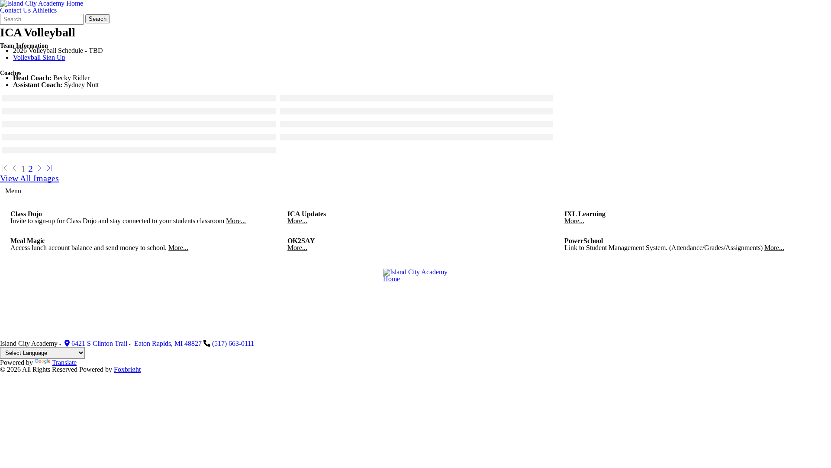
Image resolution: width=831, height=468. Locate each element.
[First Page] (4, 168)
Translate (64, 362)
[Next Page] (39, 168)
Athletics (44, 10)
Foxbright (127, 369)
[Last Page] (50, 168)
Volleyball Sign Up (39, 57)
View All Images (29, 178)
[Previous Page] (15, 168)
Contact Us (15, 10)
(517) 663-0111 (233, 343)
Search (97, 19)
